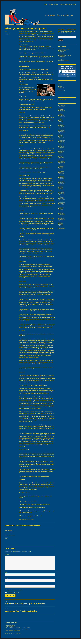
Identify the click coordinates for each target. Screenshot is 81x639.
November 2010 (62, 179)
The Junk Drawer (62, 57)
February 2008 (62, 214)
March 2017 (61, 124)
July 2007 (61, 222)
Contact (51, 4)
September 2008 (62, 205)
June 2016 (61, 135)
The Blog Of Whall (62, 52)
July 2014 (61, 152)
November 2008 (62, 203)
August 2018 (61, 112)
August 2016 (61, 132)
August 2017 (61, 117)
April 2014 (61, 156)
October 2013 (61, 163)
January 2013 (61, 171)
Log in (60, 86)
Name (6, 572)
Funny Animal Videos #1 (10, 625)
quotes (23, 519)
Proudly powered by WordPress (15, 633)
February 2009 (62, 199)
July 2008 (61, 208)
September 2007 (62, 219)
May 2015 (61, 145)
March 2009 (61, 198)
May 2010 (61, 187)
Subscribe (61, 40)
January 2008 (61, 215)
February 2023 (62, 110)
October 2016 (61, 130)
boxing (32, 519)
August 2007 (61, 220)
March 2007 (61, 227)
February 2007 (62, 228)
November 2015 (62, 140)
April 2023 (61, 109)
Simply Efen (61, 51)
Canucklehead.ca (62, 54)
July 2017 (61, 119)
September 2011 (62, 174)
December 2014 (62, 147)
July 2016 (61, 134)
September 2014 (62, 150)
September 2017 (62, 116)
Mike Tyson (27, 519)
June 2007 (61, 223)
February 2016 (62, 137)
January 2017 (61, 126)
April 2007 (61, 225)
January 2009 (61, 201)
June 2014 (61, 153)
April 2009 (61, 197)
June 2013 (61, 168)
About (45, 4)
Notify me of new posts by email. (12, 592)
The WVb (6, 633)
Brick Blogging (8, 530)
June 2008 (61, 209)
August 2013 (61, 166)
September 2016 (62, 131)
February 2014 (62, 158)
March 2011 (61, 176)
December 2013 (62, 161)
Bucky (6, 31)
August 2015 (61, 143)
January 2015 (61, 146)
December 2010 (62, 178)
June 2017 (61, 120)
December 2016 (62, 127)
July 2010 (61, 184)
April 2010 (61, 188)
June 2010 (61, 186)
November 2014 (62, 148)
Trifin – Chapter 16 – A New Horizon (13, 630)
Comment (7, 554)
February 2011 (61, 177)
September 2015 (62, 142)
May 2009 (61, 196)
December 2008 (62, 202)
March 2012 (61, 173)
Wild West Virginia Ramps (64, 49)
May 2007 (61, 224)
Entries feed (61, 87)
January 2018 (61, 115)
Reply (6, 538)
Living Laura (61, 59)
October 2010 (61, 181)
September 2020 (62, 111)
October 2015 (61, 141)
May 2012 (61, 172)
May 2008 (61, 210)
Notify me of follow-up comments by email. (14, 590)
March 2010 (61, 189)
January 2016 (61, 139)
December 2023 (62, 105)
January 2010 (61, 192)
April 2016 (61, 136)
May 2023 (61, 108)
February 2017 (62, 125)
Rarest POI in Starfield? (10, 626)
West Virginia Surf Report (64, 60)
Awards (56, 4)
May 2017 (61, 121)
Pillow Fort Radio (62, 50)
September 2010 (62, 182)
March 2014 (61, 157)
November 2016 (62, 129)
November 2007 (62, 217)
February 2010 (62, 191)
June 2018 (61, 114)
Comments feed (62, 88)
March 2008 (61, 213)
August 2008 (61, 207)
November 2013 (62, 162)
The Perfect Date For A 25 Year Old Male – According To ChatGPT (18, 627)
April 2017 (61, 122)
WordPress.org (62, 90)
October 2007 (61, 218)
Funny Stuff (7, 34)
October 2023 (61, 106)
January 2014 (61, 160)
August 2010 (61, 183)
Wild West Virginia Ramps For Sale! (68, 4)
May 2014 (61, 155)
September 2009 (62, 194)
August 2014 (61, 151)
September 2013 (62, 165)
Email (6, 578)
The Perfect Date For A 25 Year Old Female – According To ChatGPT (18, 628)
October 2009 (61, 193)
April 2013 (61, 170)
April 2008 (61, 212)
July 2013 (61, 167)
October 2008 (61, 204)
